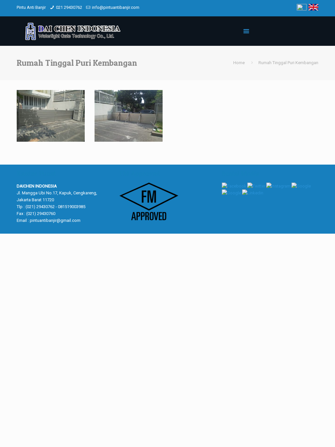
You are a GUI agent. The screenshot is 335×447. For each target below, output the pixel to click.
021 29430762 (69, 7)
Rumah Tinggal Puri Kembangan (288, 62)
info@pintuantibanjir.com (115, 7)
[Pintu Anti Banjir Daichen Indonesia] (71, 31)
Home (239, 62)
